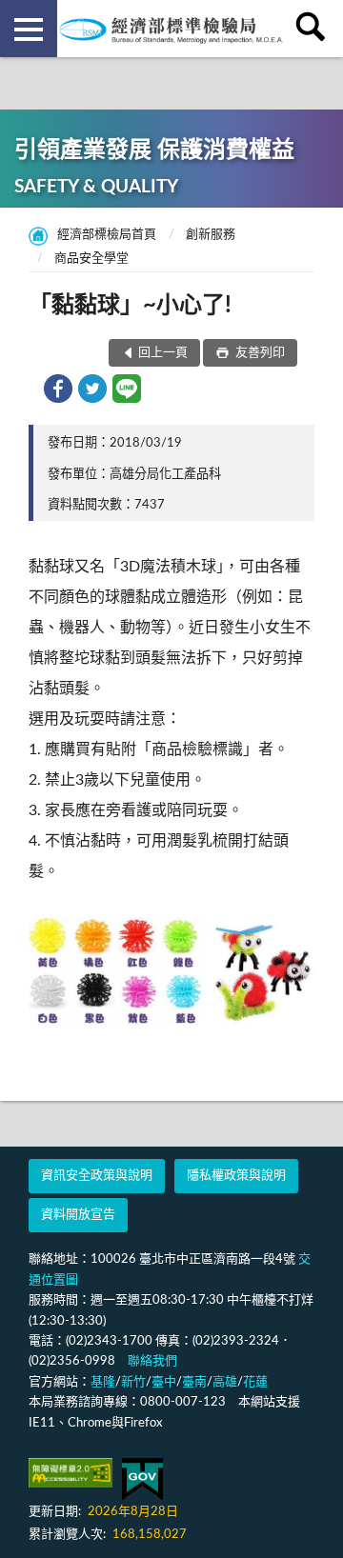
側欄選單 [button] (28, 28)
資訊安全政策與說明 (96, 1175)
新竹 (133, 1382)
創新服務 (210, 235)
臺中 (163, 1382)
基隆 (103, 1382)
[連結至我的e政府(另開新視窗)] (142, 1479)
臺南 (194, 1382)
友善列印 (258, 353)
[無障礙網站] (70, 1473)
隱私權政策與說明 (236, 1175)
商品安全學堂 (91, 258)
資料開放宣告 (78, 1214)
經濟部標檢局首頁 (106, 235)
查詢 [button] (314, 28)
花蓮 (255, 1382)
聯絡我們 (152, 1361)
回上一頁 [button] (163, 353)
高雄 (224, 1382)
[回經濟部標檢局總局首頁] (171, 28)
